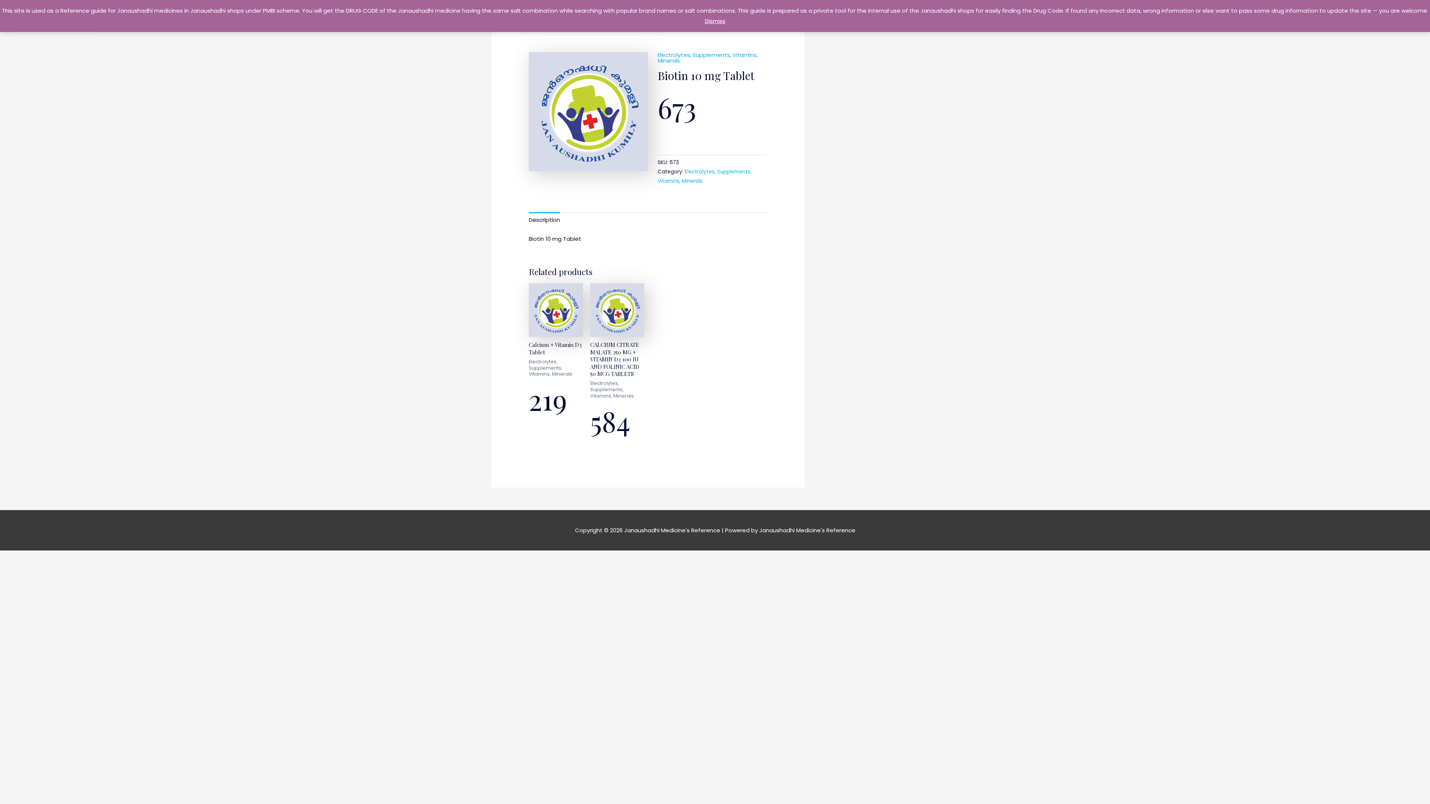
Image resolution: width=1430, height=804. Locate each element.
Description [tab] (544, 220)
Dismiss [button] (715, 21)
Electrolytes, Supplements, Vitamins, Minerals (708, 57)
